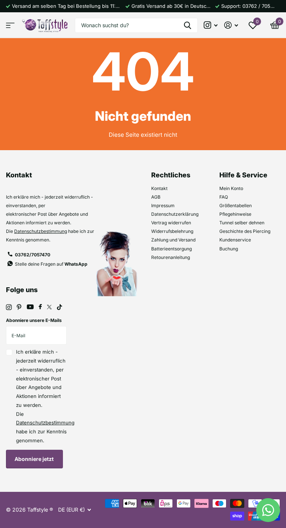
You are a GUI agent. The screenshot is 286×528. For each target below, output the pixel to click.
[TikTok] (59, 307)
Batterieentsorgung (171, 249)
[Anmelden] (231, 25)
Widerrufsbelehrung (172, 231)
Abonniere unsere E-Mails (34, 320)
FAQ (223, 197)
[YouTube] (30, 307)
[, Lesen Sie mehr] (211, 25)
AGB (156, 197)
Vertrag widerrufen (171, 222)
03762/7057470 (32, 254)
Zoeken (187, 25)
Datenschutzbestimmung (40, 231)
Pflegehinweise (235, 214)
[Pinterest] (19, 307)
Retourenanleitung (170, 257)
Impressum (163, 205)
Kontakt (159, 188)
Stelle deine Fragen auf (51, 264)
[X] (49, 307)
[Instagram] (9, 307)
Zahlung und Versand (173, 240)
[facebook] (40, 307)
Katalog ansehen (10, 25)
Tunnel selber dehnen (241, 222)
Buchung (228, 249)
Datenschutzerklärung (174, 214)
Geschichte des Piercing (244, 231)
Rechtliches (170, 175)
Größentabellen (235, 205)
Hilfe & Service (243, 175)
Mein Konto (231, 188)
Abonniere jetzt (35, 459)
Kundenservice (235, 240)
